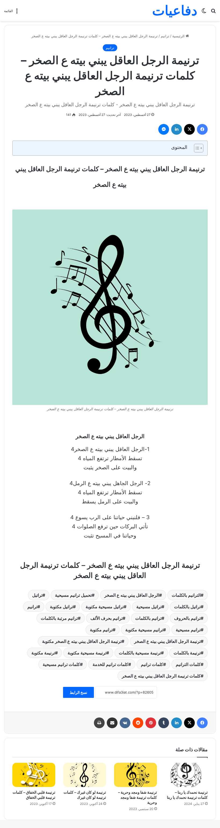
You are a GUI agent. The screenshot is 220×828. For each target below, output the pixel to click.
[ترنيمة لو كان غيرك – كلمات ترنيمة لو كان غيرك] (84, 775)
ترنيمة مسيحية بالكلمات (140, 652)
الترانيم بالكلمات (186, 595)
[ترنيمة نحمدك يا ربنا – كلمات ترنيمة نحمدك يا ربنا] (186, 775)
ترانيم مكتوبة (101, 629)
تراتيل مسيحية (149, 606)
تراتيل (37, 595)
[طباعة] (99, 722)
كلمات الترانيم (188, 664)
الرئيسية (179, 36)
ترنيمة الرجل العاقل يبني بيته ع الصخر (167, 641)
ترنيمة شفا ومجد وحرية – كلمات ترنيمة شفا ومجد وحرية (137, 797)
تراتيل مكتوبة (61, 606)
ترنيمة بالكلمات (187, 652)
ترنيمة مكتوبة (43, 652)
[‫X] (189, 129)
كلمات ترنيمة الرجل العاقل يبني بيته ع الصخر (161, 676)
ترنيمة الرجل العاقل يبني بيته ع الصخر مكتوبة (82, 641)
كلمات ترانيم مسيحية (61, 664)
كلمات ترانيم (152, 664)
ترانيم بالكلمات (148, 618)
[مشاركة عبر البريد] (112, 722)
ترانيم (165, 36)
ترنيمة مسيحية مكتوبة (87, 652)
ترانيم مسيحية (188, 629)
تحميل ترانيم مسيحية (73, 595)
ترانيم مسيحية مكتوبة (144, 629)
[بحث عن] (213, 12)
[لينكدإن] (176, 129)
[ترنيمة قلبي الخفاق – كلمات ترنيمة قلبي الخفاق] (33, 775)
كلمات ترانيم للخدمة (110, 664)
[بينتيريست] (150, 722)
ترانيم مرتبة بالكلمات (59, 618)
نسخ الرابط (78, 692)
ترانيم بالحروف (187, 618)
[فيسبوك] (202, 129)
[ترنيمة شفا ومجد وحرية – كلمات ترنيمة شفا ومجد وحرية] (135, 775)
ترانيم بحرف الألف (106, 618)
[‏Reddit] (138, 722)
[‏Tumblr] (163, 722)
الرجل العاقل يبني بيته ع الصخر (131, 595)
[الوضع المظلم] (204, 12)
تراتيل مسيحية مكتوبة (105, 606)
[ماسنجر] (163, 129)
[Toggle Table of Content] (196, 148)
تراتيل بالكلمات (187, 606)
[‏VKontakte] (125, 722)
